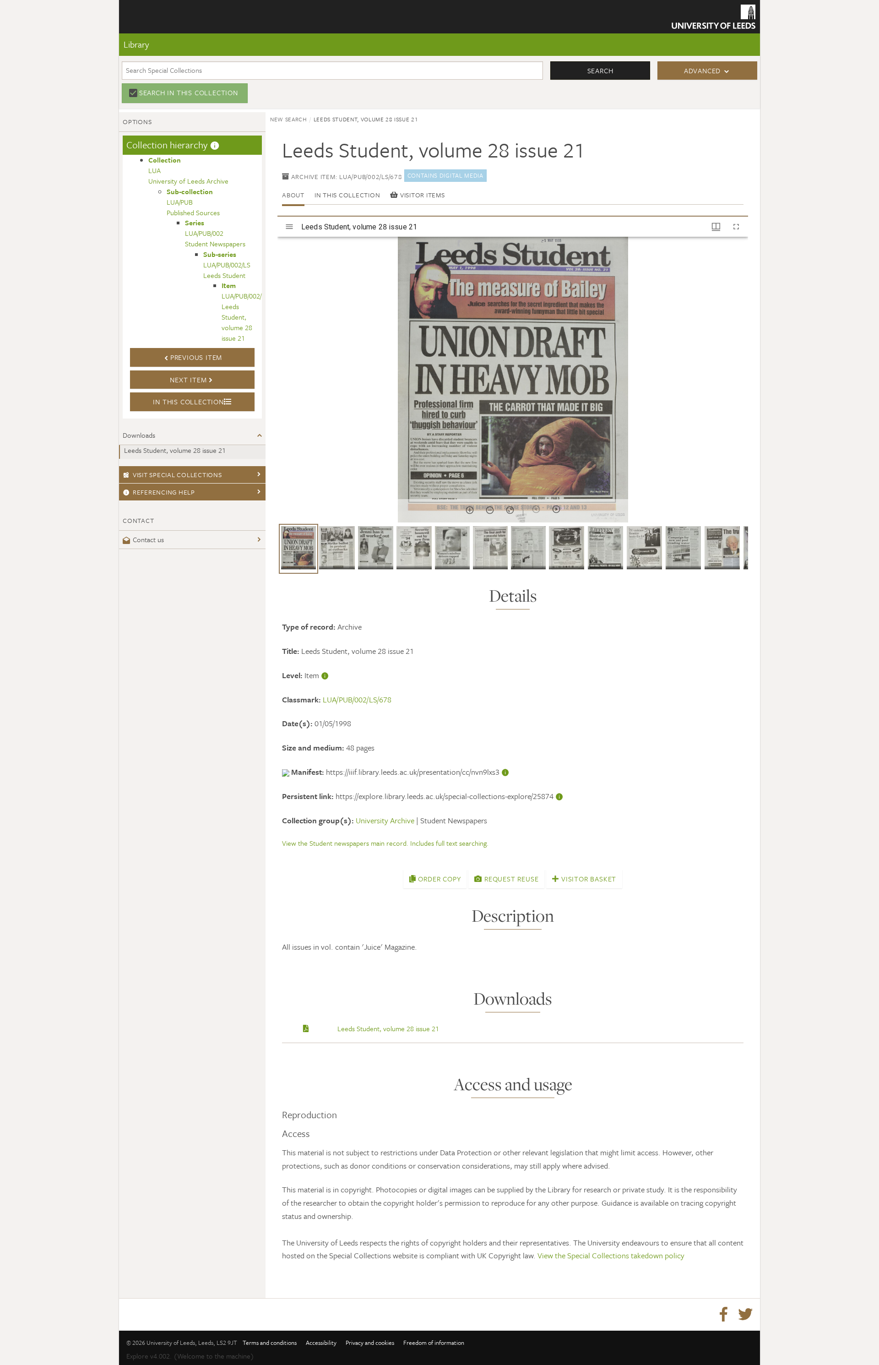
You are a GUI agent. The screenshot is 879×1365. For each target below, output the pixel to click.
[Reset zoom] (510, 510)
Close (143, 65)
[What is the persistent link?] (559, 796)
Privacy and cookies (370, 1342)
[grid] (512, 552)
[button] (298, 548)
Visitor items (421, 195)
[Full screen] (736, 227)
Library (136, 44)
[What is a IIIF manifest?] (505, 772)
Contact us (148, 539)
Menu (144, 35)
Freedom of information (433, 1342)
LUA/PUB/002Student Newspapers (215, 233)
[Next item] (556, 509)
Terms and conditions (270, 1342)
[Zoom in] (470, 510)
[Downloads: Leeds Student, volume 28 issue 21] (306, 1028)
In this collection (347, 195)
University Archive (385, 820)
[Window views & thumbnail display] (716, 227)
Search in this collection (188, 92)
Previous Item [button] (196, 357)
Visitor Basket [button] (587, 879)
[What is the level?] (325, 675)
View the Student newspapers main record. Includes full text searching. (385, 843)
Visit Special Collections (177, 474)
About (293, 195)
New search (288, 119)
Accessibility (321, 1342)
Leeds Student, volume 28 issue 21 (175, 450)
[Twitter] (745, 1314)
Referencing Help (164, 492)
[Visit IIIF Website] (286, 772)
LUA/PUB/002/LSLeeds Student (226, 264)
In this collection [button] (188, 402)
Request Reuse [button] (510, 879)
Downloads (139, 435)
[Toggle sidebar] (289, 227)
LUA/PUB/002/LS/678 (357, 699)
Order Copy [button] (438, 879)
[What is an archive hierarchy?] (215, 145)
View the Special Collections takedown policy (610, 1255)
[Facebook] (723, 1314)
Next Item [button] (188, 380)
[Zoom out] (490, 510)
